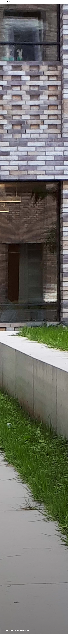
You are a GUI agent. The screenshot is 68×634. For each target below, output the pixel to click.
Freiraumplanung (26, 1)
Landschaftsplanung (34, 1)
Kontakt (60, 1)
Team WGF (41, 1)
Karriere (55, 1)
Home (21, 1)
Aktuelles (51, 1)
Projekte (46, 1)
